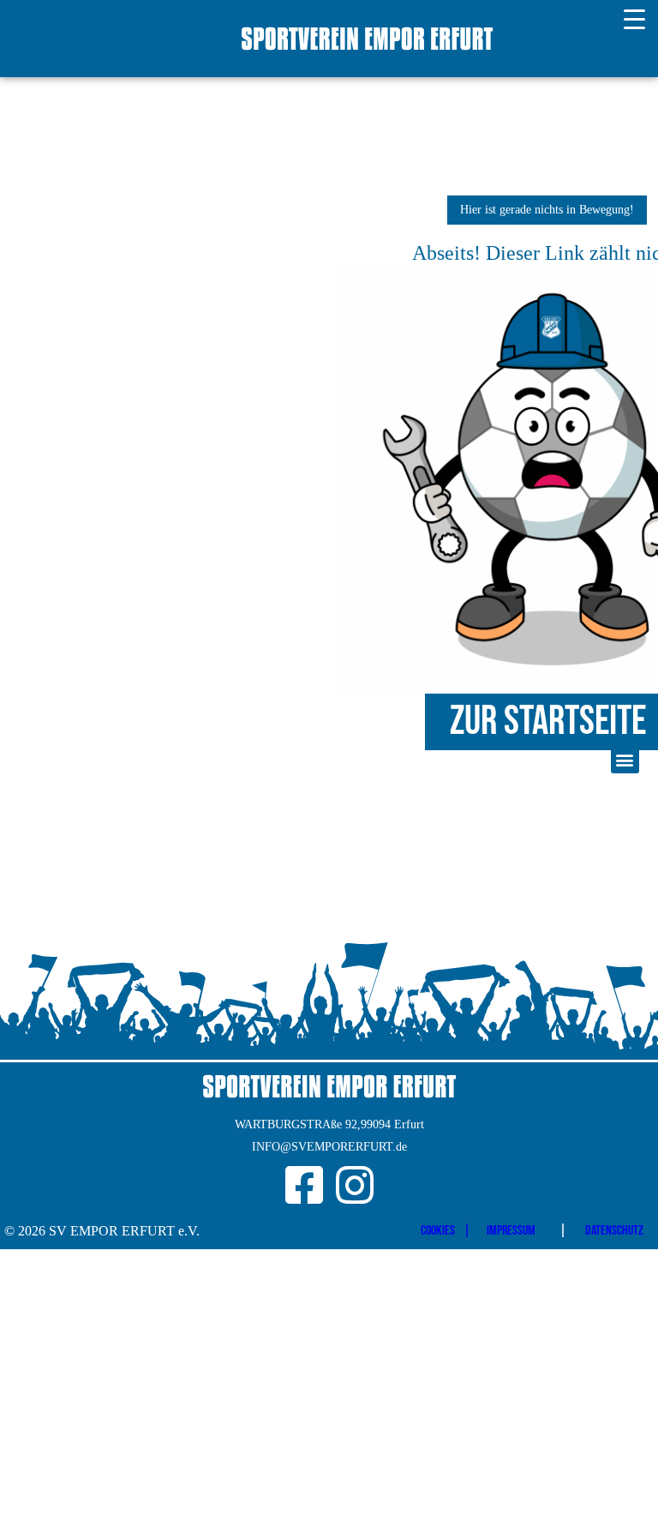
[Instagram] (354, 1184)
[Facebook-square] (304, 1184)
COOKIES (438, 1231)
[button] (625, 759)
